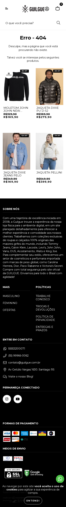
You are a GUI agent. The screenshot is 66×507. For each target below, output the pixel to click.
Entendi (33, 500)
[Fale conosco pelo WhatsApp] (60, 479)
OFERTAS (9, 310)
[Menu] (6, 9)
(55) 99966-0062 (18, 355)
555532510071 (16, 348)
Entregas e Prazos (44, 328)
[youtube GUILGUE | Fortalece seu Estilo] (18, 399)
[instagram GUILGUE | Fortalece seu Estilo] (7, 399)
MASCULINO (11, 296)
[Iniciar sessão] (47, 9)
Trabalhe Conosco (43, 297)
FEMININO (10, 303)
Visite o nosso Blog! (20, 376)
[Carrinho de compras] (58, 8)
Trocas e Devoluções (45, 308)
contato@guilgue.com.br (24, 362)
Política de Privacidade (45, 318)
